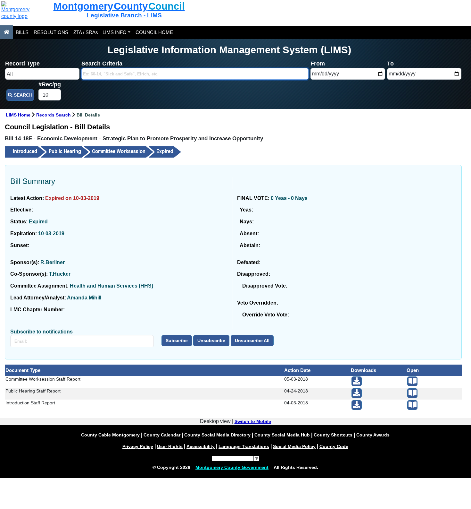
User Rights (170, 446)
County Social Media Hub (282, 434)
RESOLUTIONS (51, 32)
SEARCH (22, 95)
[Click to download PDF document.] (356, 381)
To (390, 63)
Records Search (53, 114)
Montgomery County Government (232, 467)
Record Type (22, 63)
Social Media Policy (294, 446)
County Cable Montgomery (110, 434)
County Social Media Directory (217, 434)
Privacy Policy (137, 446)
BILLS (22, 32)
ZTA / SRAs (85, 32)
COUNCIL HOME (154, 32)
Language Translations (244, 446)
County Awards (373, 434)
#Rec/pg (49, 84)
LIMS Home (18, 114)
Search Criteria (101, 63)
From (317, 63)
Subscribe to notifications (41, 331)
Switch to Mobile (253, 421)
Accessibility (200, 446)
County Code (333, 446)
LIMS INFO (115, 32)
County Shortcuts (333, 434)
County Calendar (162, 434)
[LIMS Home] (6, 32)
